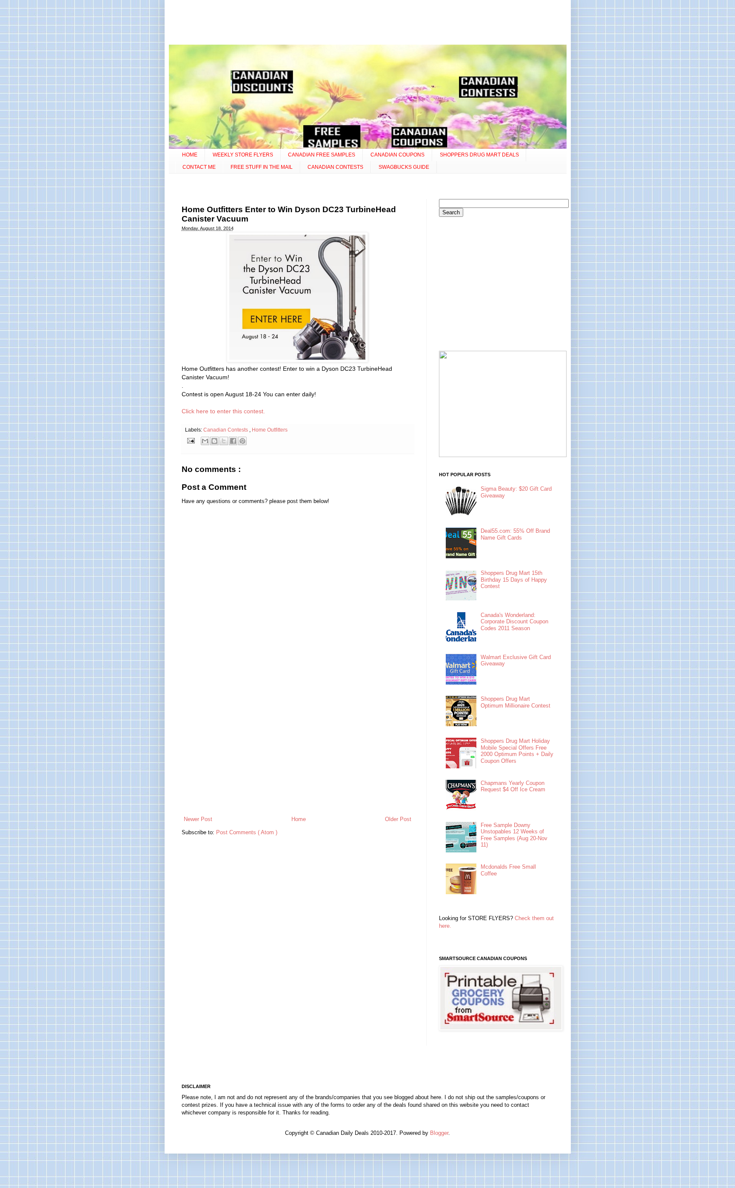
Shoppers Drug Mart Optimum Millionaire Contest (515, 702)
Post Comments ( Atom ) (246, 832)
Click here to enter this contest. (223, 411)
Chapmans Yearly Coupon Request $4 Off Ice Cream (513, 786)
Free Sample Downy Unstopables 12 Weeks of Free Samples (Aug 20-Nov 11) (514, 835)
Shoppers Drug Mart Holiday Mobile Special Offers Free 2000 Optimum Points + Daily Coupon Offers (517, 751)
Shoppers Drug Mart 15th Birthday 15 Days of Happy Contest (514, 579)
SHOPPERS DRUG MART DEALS (479, 155)
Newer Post (198, 819)
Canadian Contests (226, 429)
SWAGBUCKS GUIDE (404, 167)
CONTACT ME (199, 167)
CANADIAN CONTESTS (335, 167)
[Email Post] (191, 440)
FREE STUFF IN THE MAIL (262, 167)
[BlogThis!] (214, 441)
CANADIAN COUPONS (397, 155)
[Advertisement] (367, 23)
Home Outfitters (270, 429)
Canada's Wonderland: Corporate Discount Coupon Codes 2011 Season (514, 621)
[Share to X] (223, 441)
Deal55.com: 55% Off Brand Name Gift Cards (515, 534)
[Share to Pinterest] (242, 441)
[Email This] (205, 441)
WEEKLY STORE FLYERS (243, 155)
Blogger (439, 1133)
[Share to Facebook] (233, 441)
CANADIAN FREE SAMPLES (321, 155)
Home (298, 819)
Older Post (398, 819)
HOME (189, 155)
